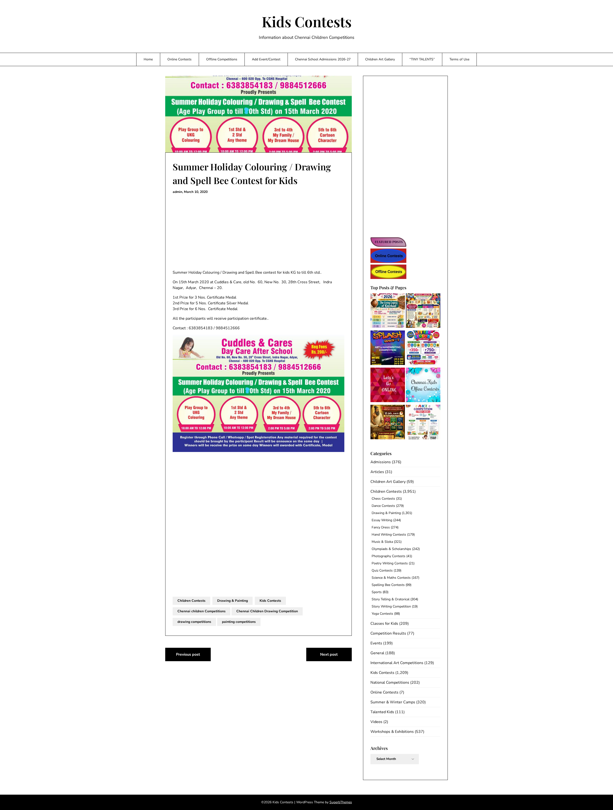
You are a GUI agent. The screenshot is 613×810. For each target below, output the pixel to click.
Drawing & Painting (232, 600)
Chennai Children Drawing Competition (267, 611)
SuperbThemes (340, 802)
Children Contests (191, 600)
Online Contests (179, 59)
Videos (376, 721)
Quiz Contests (382, 570)
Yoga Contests (382, 613)
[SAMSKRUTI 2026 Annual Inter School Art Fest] (387, 311)
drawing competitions (194, 621)
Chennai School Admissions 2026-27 (323, 59)
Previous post (188, 654)
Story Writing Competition (391, 606)
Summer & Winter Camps (392, 702)
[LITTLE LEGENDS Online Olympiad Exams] (423, 348)
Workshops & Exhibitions (392, 731)
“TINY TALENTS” (422, 59)
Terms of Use (459, 59)
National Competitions (389, 682)
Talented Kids (382, 712)
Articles (377, 471)
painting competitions (239, 621)
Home (148, 59)
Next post (329, 654)
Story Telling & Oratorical (390, 599)
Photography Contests (388, 556)
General (377, 653)
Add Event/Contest (266, 59)
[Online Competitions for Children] (387, 386)
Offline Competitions (221, 59)
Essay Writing (382, 520)
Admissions (380, 462)
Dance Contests (383, 505)
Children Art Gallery (380, 59)
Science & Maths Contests (391, 577)
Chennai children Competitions (201, 611)
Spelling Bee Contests (388, 585)
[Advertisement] (258, 232)
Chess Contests (383, 498)
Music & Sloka (382, 541)
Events (376, 643)
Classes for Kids (384, 623)
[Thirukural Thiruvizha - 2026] (387, 423)
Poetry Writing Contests (390, 563)
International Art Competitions (396, 662)
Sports (377, 592)
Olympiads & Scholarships (391, 549)
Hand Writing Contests (389, 534)
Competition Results (388, 633)
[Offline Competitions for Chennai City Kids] (423, 386)
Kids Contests (307, 21)
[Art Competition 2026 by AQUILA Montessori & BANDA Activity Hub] (423, 423)
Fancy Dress (381, 527)
